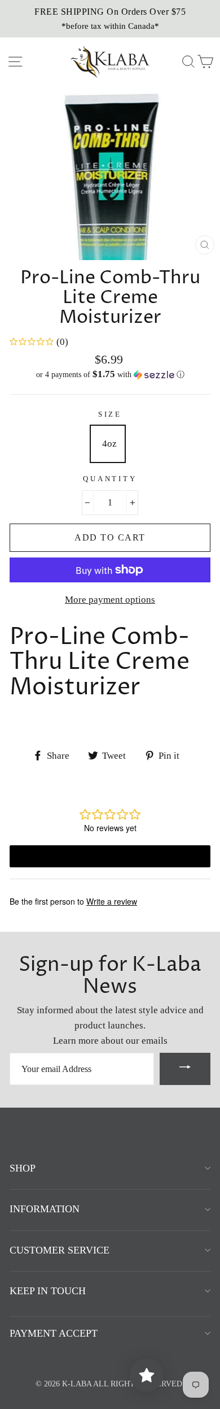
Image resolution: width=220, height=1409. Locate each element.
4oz (109, 443)
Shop (23, 1168)
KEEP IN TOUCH (48, 1290)
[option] (110, 18)
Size (110, 414)
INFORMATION (45, 1208)
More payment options (110, 599)
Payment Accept (54, 1333)
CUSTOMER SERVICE (59, 1250)
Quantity (110, 479)
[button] (110, 374)
